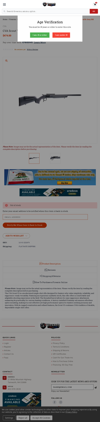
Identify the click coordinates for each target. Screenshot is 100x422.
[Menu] (4, 4)
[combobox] (48, 11)
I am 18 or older (40, 35)
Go (94, 11)
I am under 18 (61, 35)
